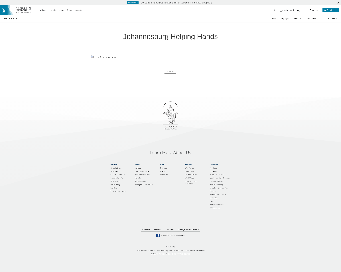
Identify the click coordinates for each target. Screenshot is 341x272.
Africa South (10, 18)
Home (274, 18)
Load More (170, 71)
